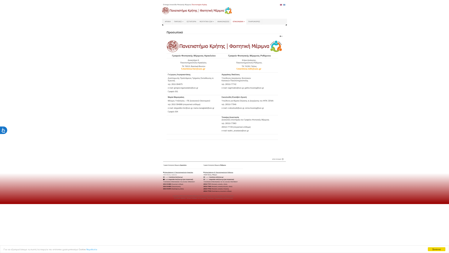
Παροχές (178, 22)
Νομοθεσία (91, 249)
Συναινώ (437, 249)
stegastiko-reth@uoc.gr (216, 179)
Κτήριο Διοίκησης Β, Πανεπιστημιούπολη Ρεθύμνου (219, 172)
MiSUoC (183, 198)
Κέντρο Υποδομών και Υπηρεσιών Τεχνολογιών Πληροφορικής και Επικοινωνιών (210, 198)
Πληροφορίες (254, 22)
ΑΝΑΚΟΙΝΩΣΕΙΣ (223, 22)
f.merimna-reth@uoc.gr (216, 177)
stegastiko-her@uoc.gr (175, 179)
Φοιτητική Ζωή (206, 22)
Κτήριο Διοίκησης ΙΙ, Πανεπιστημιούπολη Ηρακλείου (178, 172)
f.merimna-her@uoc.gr (176, 177)
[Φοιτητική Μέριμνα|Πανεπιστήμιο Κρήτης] (197, 10)
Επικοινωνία (238, 22)
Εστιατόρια (191, 22)
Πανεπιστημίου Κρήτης (199, 5)
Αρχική (168, 22)
